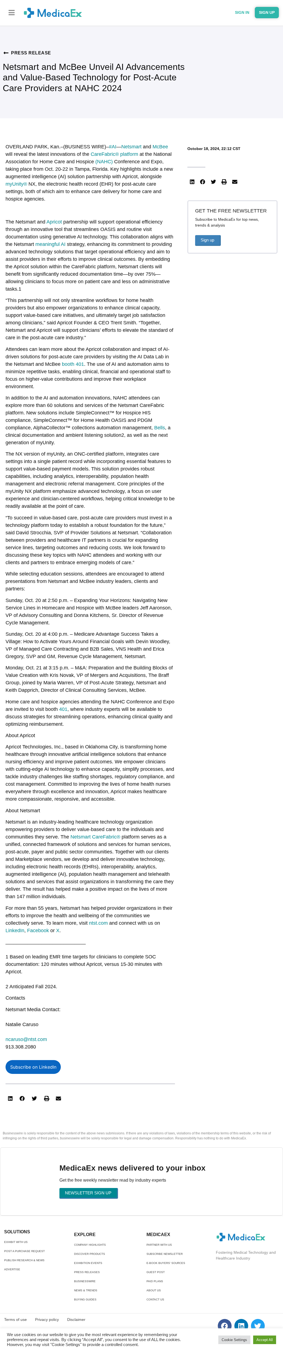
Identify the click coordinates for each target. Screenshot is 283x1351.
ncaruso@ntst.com (26, 1039)
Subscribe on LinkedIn (33, 1067)
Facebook (38, 930)
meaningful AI (50, 244)
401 (63, 709)
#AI (112, 146)
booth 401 (73, 364)
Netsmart (131, 146)
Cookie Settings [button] (234, 1340)
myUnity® (16, 184)
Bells (159, 427)
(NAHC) (104, 161)
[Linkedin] (241, 1326)
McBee (160, 146)
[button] (11, 12)
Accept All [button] (264, 1340)
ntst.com (98, 923)
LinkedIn (15, 930)
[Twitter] (258, 1326)
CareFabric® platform (114, 154)
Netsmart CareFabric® (95, 837)
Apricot (54, 222)
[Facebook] (225, 1326)
